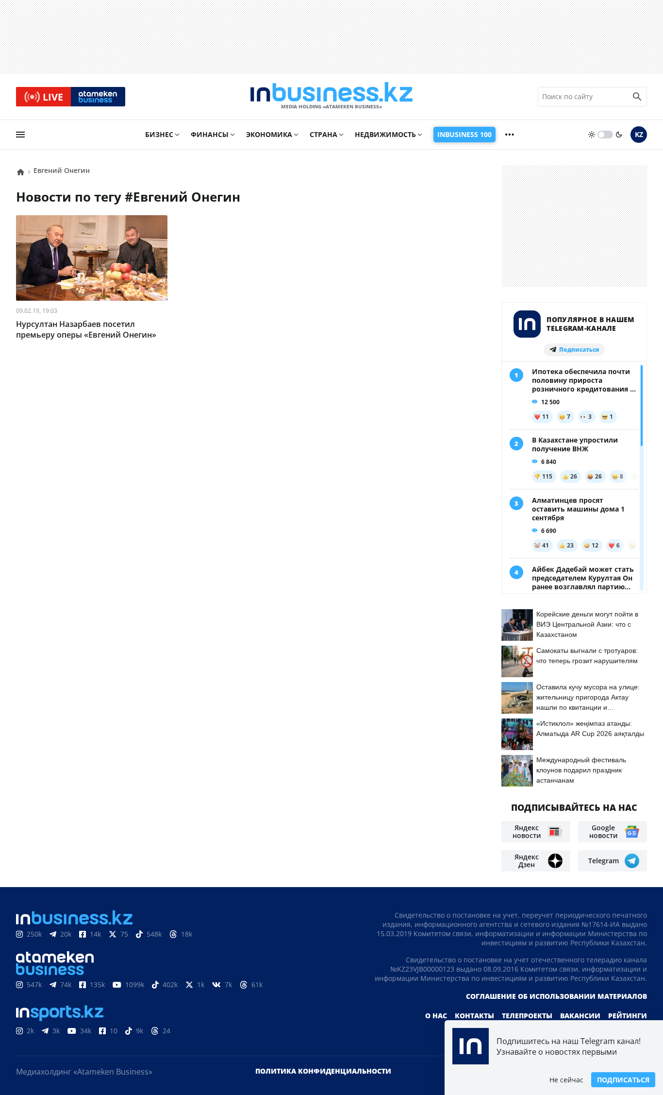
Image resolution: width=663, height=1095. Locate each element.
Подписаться (623, 1079)
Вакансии (580, 1015)
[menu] (20, 134)
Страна (323, 134)
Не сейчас (566, 1079)
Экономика (269, 134)
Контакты (474, 1015)
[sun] (592, 134)
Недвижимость (385, 134)
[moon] (619, 134)
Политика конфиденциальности (323, 1071)
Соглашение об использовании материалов (556, 996)
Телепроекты (527, 1015)
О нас (436, 1015)
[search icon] (637, 96)
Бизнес (159, 134)
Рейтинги (627, 1015)
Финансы (210, 134)
